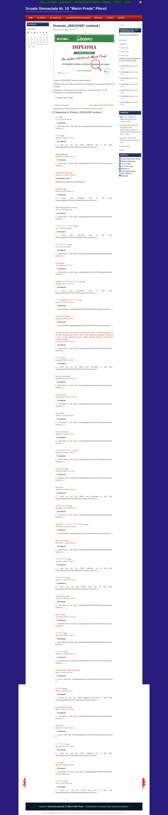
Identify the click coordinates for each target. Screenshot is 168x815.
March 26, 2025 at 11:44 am (64, 746)
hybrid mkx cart (60, 540)
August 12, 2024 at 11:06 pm (65, 302)
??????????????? (61, 244)
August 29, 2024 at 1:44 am (64, 360)
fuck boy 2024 (60, 432)
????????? (59, 633)
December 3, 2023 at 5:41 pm (65, 156)
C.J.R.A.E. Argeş (127, 166)
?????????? (59, 651)
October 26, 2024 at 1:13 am (64, 471)
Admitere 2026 (125, 146)
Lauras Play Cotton (61, 707)
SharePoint (106, 813)
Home (42, 2)
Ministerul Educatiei (128, 161)
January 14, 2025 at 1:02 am (65, 561)
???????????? (60, 744)
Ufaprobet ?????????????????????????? (70, 524)
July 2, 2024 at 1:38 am (63, 247)
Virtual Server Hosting (95, 813)
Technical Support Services (73, 813)
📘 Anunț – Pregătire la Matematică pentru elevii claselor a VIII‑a (128, 119)
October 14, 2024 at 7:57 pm (64, 434)
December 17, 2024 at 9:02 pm (65, 543)
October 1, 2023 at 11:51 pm (64, 138)
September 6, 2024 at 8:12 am (65, 378)
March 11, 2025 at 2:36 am (64, 728)
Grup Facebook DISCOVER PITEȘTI (101, 105)
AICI (70, 98)
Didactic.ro (125, 169)
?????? (58, 136)
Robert (57, 413)
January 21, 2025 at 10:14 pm (65, 580)
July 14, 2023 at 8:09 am (63, 119)
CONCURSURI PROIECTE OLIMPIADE (87, 2)
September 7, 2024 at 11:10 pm (65, 397)
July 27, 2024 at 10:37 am (64, 265)
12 (31, 40)
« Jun (29, 47)
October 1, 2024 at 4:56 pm (64, 415)
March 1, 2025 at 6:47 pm (63, 672)
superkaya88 (59, 154)
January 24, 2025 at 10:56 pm (65, 598)
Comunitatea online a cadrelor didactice (127, 172)
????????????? (61, 577)
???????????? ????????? (64, 450)
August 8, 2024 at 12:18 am (64, 284)
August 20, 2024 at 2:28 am (64, 318)
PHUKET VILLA (60, 316)
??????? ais (59, 688)
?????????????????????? (64, 226)
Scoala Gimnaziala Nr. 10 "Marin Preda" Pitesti (66, 8)
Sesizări (128, 2)
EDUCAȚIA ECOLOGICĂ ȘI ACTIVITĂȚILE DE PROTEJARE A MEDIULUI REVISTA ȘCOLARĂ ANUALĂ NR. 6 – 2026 (130, 129)
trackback (86, 108)
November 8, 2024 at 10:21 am (65, 489)
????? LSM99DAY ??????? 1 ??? (66, 300)
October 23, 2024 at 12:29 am (65, 452)
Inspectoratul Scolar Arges (130, 159)
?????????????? (61, 559)
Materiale (106, 2)
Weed (57, 725)
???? (57, 117)
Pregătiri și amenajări (61, 105)
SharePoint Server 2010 (119, 813)
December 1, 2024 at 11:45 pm (65, 526)
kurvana (58, 263)
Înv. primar (52, 2)
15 (41, 40)
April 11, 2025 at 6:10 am (63, 783)
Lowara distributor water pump (65, 670)
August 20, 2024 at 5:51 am (64, 341)
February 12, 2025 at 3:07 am (65, 654)
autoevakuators (60, 596)
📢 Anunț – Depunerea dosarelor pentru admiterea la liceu (130, 140)
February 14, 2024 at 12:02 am (65, 175)
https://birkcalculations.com (64, 207)
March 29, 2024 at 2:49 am (64, 191)
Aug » (34, 47)
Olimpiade (124, 176)
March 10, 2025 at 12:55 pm (64, 709)
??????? (58, 358)
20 (35, 42)
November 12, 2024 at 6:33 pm (65, 508)
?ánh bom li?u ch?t (61, 506)
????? (57, 762)
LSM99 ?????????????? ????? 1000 (68, 281)
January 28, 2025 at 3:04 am (65, 635)
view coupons (60, 469)
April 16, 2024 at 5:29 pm (63, 210)
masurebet (59, 395)
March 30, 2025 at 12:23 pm (64, 765)
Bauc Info (58, 614)
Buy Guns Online (61, 376)
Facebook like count (62, 173)
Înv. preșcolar (65, 2)
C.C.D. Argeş (125, 164)
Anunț (122, 150)
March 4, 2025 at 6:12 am (63, 691)
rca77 (57, 487)
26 (31, 44)
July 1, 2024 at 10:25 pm (63, 228)
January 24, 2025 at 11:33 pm (65, 617)
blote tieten (59, 189)
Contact (117, 2)
